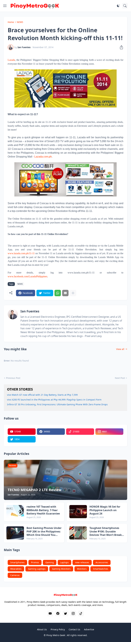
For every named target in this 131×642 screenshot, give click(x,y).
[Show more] (73, 293)
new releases (82, 562)
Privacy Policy (58, 629)
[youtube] (50, 613)
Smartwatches (100, 568)
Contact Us (74, 629)
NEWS (20, 22)
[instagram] (73, 613)
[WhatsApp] (57, 293)
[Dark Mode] (118, 6)
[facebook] (58, 613)
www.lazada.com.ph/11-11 (21, 253)
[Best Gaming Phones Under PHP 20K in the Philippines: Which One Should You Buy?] (15, 533)
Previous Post (13, 377)
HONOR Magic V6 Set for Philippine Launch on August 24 (104, 510)
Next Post (120, 377)
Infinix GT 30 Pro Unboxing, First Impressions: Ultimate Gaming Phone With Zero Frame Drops (57, 404)
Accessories (102, 562)
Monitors (82, 568)
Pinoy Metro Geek (55, 635)
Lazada (11, 60)
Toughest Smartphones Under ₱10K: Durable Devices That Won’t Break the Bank (105, 531)
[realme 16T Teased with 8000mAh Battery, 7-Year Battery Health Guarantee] (15, 511)
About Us (42, 629)
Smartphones (17, 562)
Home (11, 22)
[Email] (65, 293)
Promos (35, 562)
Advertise (89, 629)
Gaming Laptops (37, 568)
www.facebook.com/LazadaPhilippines (27, 276)
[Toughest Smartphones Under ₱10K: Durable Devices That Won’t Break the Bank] (78, 533)
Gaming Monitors (61, 568)
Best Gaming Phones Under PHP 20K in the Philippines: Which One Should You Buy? (44, 531)
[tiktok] (81, 613)
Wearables (16, 568)
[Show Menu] (5, 6)
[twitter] (65, 613)
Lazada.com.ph (43, 156)
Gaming (49, 562)
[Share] (120, 47)
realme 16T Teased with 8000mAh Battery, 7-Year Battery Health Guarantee (43, 510)
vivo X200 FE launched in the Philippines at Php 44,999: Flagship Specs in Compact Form (54, 399)
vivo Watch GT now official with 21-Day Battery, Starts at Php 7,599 (42, 394)
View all (120, 349)
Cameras (15, 575)
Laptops (64, 562)
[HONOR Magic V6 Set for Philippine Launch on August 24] (78, 511)
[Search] (125, 6)
